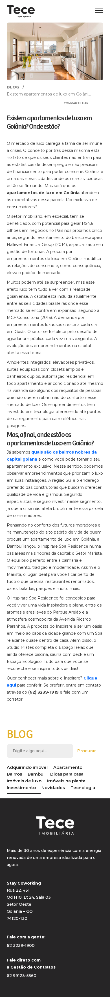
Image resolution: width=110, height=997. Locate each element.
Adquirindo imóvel (27, 767)
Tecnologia (83, 787)
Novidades (53, 787)
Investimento (21, 787)
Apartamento (67, 767)
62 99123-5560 (21, 975)
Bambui (36, 774)
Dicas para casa (66, 774)
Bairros (14, 774)
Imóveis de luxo (24, 780)
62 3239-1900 (21, 945)
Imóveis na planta (66, 780)
